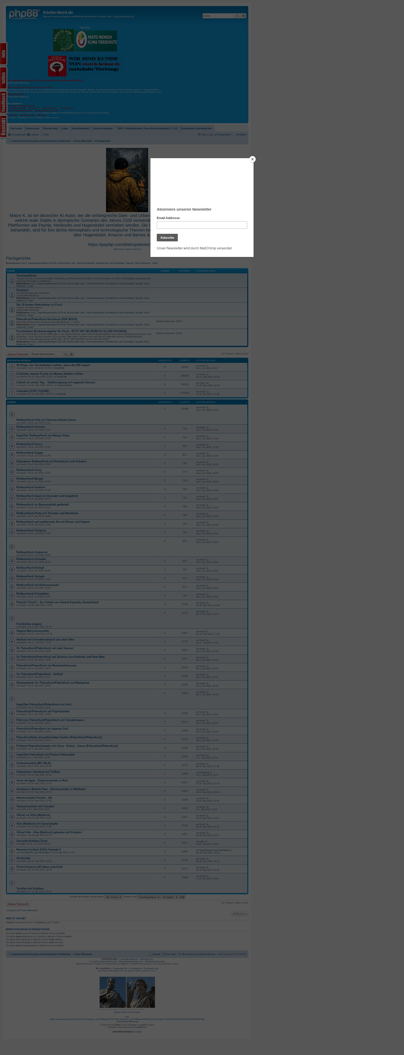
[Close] (252, 159)
